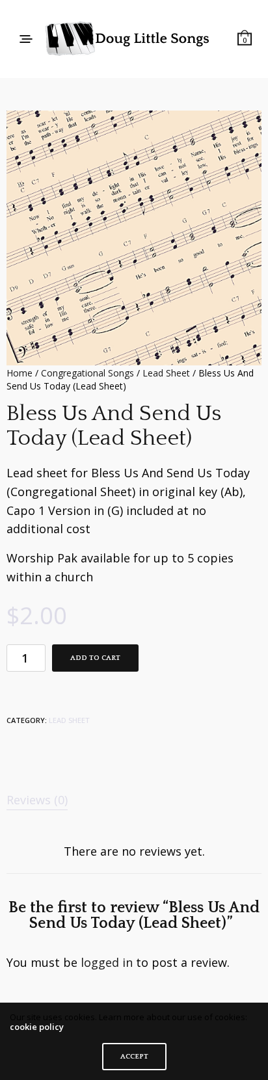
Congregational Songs (87, 373)
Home (20, 373)
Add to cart (95, 658)
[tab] (134, 800)
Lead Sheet (166, 373)
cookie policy (37, 1027)
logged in (107, 962)
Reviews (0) (37, 800)
